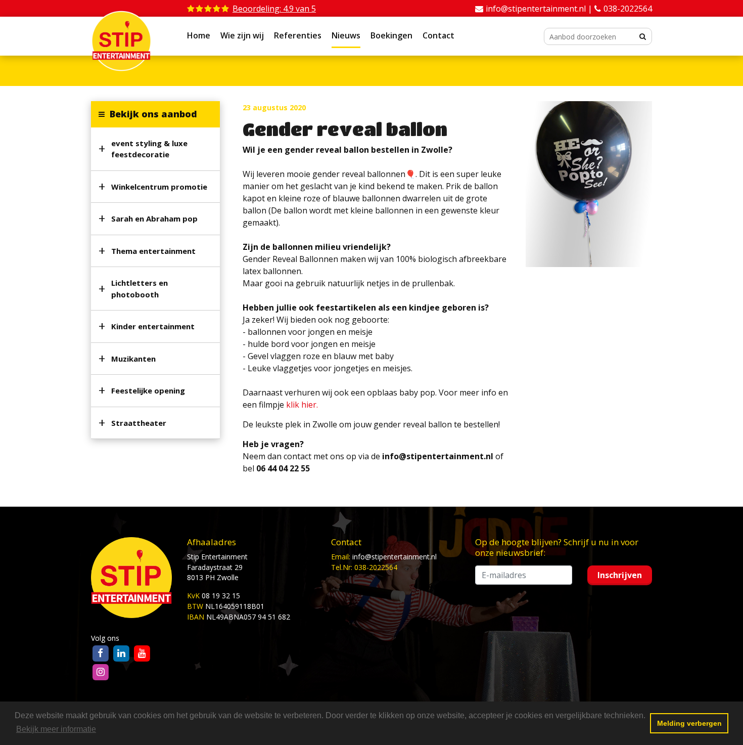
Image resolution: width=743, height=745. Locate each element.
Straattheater (138, 423)
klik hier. (302, 404)
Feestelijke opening (148, 390)
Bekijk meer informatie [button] (56, 729)
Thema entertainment (153, 251)
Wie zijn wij (242, 35)
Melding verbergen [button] (689, 723)
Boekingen (391, 35)
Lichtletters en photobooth (139, 288)
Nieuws (346, 35)
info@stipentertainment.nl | (540, 8)
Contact (438, 35)
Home (198, 35)
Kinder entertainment (153, 326)
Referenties (297, 35)
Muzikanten (133, 359)
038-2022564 (627, 8)
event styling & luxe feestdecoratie (149, 149)
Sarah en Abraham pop (154, 218)
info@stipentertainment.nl (394, 556)
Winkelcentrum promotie (159, 187)
